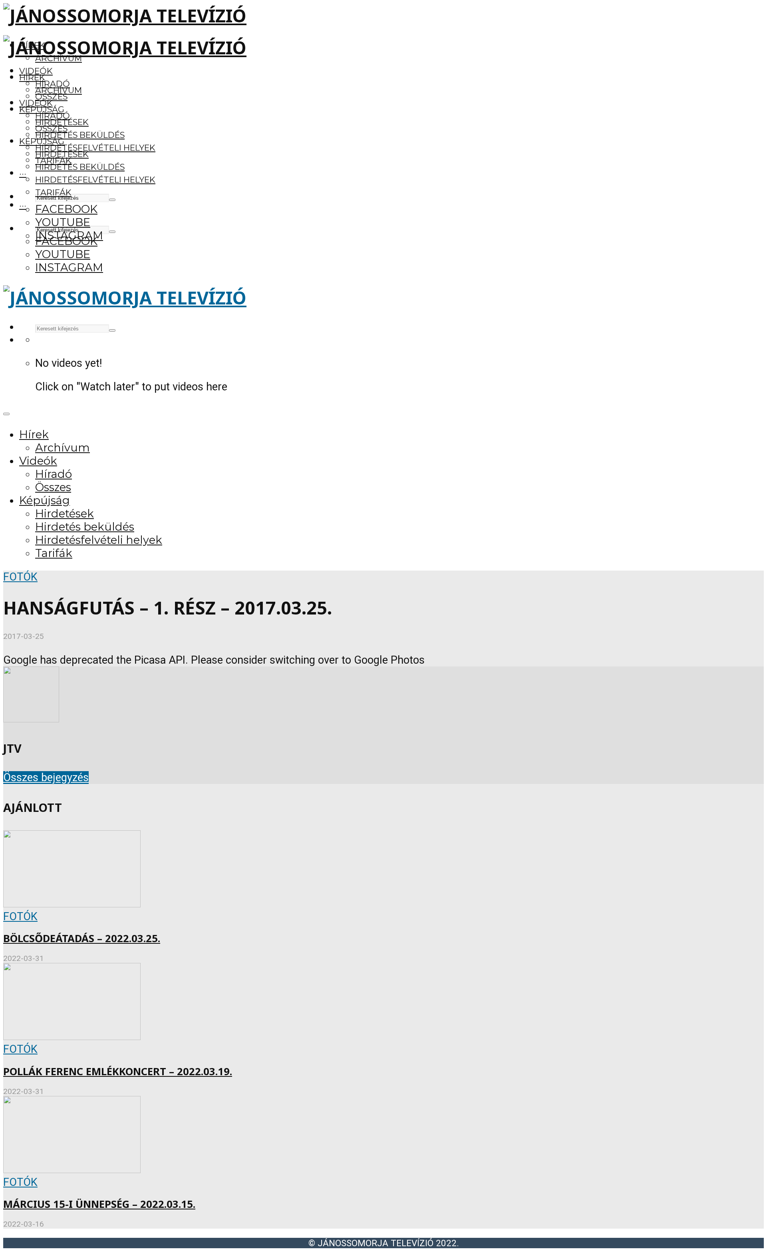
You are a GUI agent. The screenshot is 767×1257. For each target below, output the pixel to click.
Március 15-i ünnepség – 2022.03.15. (99, 1204)
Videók (36, 71)
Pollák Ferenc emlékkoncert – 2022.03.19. (117, 1071)
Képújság (41, 141)
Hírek (32, 77)
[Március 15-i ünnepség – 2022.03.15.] (72, 1169)
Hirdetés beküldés (80, 135)
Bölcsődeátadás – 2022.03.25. (81, 938)
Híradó (52, 116)
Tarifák (53, 192)
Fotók (20, 577)
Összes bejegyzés (46, 777)
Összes (51, 96)
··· (22, 173)
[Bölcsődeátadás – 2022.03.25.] (72, 903)
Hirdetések (62, 154)
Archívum (58, 90)
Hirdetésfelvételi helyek (95, 148)
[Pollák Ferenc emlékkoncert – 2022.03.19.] (72, 1036)
